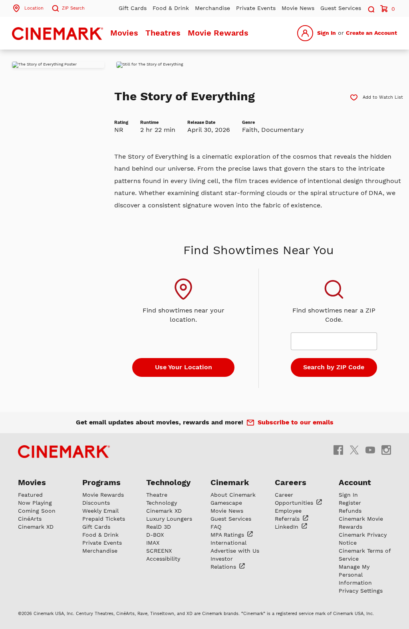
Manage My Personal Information (355, 574)
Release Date (201, 122)
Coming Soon (37, 511)
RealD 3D (158, 527)
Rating (121, 122)
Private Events (256, 8)
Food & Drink (171, 8)
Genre (248, 122)
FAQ (215, 527)
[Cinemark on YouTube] (370, 449)
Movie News (298, 8)
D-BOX (155, 534)
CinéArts (30, 519)
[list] (262, 65)
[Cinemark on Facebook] (338, 449)
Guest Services (340, 8)
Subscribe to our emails (296, 422)
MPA (228, 534)
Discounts (96, 503)
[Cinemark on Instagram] (386, 449)
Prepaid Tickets (103, 519)
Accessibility (163, 558)
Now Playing (35, 503)
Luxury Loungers (169, 519)
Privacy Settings (361, 590)
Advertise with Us (234, 550)
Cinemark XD (36, 527)
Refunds (350, 511)
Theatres (163, 33)
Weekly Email (100, 511)
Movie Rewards (218, 33)
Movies (124, 33)
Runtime (149, 122)
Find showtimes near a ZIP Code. (333, 315)
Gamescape (226, 503)
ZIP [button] (73, 8)
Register (350, 503)
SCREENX (159, 550)
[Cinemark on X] (354, 449)
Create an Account (371, 33)
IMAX (152, 542)
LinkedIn (287, 527)
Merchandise (212, 8)
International (228, 542)
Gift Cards (133, 8)
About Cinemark (233, 495)
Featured (30, 495)
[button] (370, 8)
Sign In (326, 33)
